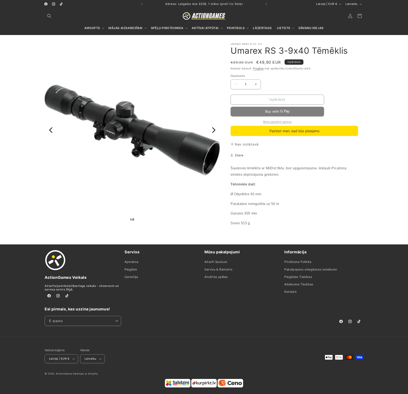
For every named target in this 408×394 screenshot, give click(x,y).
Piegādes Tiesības (298, 277)
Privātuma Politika (298, 262)
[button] (49, 16)
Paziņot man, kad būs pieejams (294, 131)
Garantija (131, 277)
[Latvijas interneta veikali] (204, 386)
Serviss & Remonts (218, 269)
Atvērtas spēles (216, 277)
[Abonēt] (116, 321)
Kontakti (290, 291)
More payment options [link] (277, 121)
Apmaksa (131, 262)
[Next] (214, 130)
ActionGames (64, 373)
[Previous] (51, 130)
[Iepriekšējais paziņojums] (141, 4)
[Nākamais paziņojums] (266, 4)
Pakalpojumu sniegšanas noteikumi (310, 269)
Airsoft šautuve (215, 262)
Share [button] (239, 155)
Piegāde (258, 68)
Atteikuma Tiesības (298, 284)
